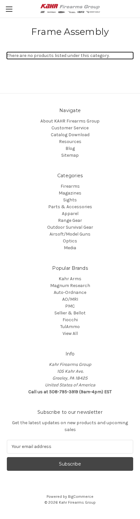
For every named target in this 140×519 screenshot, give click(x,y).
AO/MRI (70, 299)
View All (70, 333)
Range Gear (70, 220)
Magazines (70, 193)
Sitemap (70, 155)
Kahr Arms (70, 278)
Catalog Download (70, 134)
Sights (70, 200)
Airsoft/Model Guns (70, 234)
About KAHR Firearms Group (70, 121)
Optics (70, 241)
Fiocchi (70, 320)
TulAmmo (70, 326)
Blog (70, 148)
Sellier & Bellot (70, 313)
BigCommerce (80, 496)
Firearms (70, 186)
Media (70, 248)
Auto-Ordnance (70, 292)
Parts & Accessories (70, 206)
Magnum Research (70, 285)
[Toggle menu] (9, 9)
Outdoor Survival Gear (70, 227)
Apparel (70, 213)
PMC (70, 306)
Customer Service (70, 128)
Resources (70, 141)
